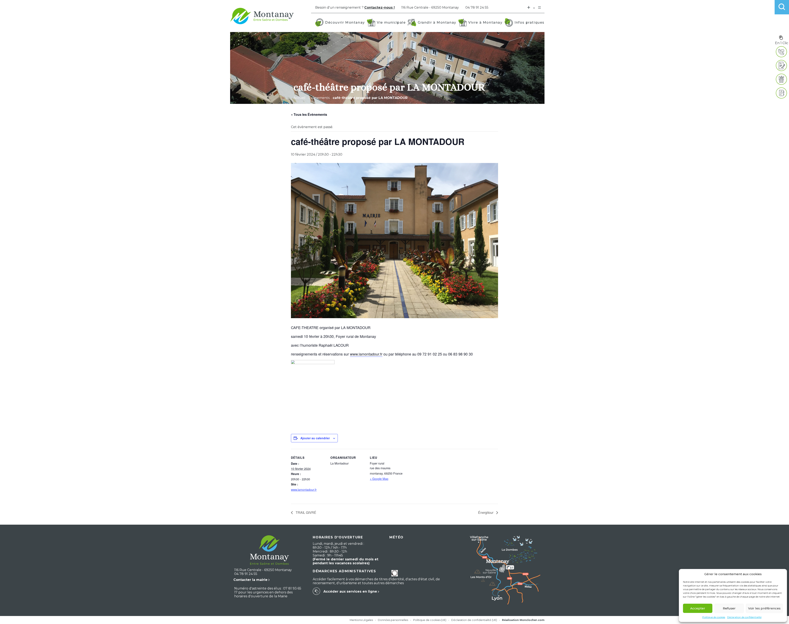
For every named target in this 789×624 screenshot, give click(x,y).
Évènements (319, 98)
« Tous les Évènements (309, 114)
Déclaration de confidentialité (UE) (474, 620)
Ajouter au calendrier (315, 438)
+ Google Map (379, 479)
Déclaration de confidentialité (744, 617)
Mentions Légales (361, 620)
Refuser (729, 608)
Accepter (697, 608)
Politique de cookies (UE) (429, 620)
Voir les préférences (764, 608)
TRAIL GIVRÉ (305, 512)
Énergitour (486, 512)
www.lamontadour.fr (366, 354)
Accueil (299, 98)
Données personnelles (393, 620)
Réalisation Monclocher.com (523, 620)
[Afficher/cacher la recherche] (782, 7)
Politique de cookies (713, 617)
